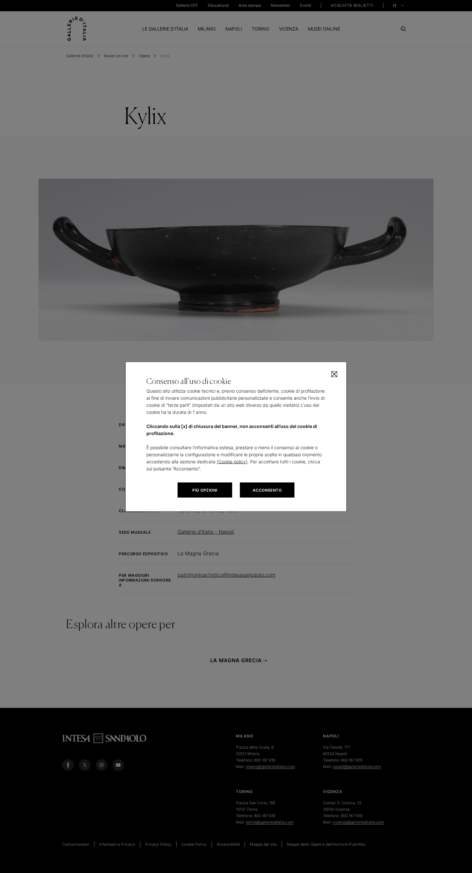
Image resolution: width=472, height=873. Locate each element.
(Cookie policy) (232, 461)
